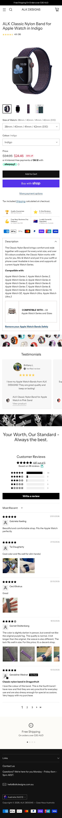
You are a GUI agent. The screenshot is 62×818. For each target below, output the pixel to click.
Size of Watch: (29, 120)
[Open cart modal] (57, 9)
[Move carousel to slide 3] (32, 742)
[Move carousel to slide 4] (34, 742)
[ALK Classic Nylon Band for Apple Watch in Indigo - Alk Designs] (31, 71)
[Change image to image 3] (28, 108)
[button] (17, 473)
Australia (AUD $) (15, 797)
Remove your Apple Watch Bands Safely (26, 326)
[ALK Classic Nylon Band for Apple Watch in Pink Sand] (8, 400)
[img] (9, 516)
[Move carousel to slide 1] (27, 742)
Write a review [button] (31, 496)
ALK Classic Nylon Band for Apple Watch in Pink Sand (30, 398)
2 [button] (27, 707)
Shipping (20, 201)
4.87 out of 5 (39, 462)
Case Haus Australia (45, 802)
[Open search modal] (10, 9)
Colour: (10, 135)
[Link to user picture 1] (10, 565)
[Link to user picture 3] (44, 654)
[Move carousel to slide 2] (29, 742)
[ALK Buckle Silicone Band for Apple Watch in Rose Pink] (59, 400)
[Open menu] (4, 9)
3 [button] (32, 707)
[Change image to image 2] (17, 108)
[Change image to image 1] (7, 108)
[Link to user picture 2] (27, 565)
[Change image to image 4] (39, 108)
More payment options (31, 193)
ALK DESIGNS (26, 802)
